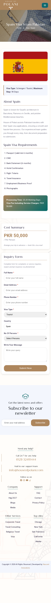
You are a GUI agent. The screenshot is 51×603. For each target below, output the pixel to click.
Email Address (11, 285)
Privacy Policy (38, 503)
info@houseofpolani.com (26, 470)
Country (7, 321)
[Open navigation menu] (45, 5)
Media (12, 507)
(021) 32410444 (26, 459)
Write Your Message (13, 345)
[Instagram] (24, 480)
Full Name (9, 273)
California (38, 536)
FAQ (38, 493)
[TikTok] (30, 480)
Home (19, 28)
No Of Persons (11, 333)
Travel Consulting (12, 527)
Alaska (38, 541)
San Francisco (38, 532)
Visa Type (9, 309)
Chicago (38, 522)
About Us (13, 493)
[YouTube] (27, 480)
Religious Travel (13, 532)
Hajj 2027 (12, 498)
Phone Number (11, 297)
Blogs (12, 503)
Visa (13, 536)
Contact (38, 498)
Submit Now (25, 368)
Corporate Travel (12, 522)
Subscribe (40, 422)
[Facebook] (21, 480)
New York (38, 527)
